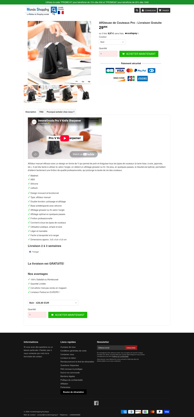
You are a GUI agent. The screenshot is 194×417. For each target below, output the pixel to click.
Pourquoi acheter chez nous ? (60, 111)
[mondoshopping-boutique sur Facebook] (96, 404)
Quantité (103, 48)
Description (30, 111)
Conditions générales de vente (73, 350)
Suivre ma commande (70, 372)
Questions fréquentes (69, 365)
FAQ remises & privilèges (71, 369)
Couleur (103, 36)
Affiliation (64, 383)
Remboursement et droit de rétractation (77, 361)
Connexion (150, 10)
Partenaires (65, 387)
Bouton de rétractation (73, 391)
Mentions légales (67, 376)
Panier (165, 10)
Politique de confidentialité (71, 379)
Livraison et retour (68, 357)
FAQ (41, 111)
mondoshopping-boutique (39, 411)
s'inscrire (131, 348)
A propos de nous (68, 346)
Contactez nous (67, 354)
